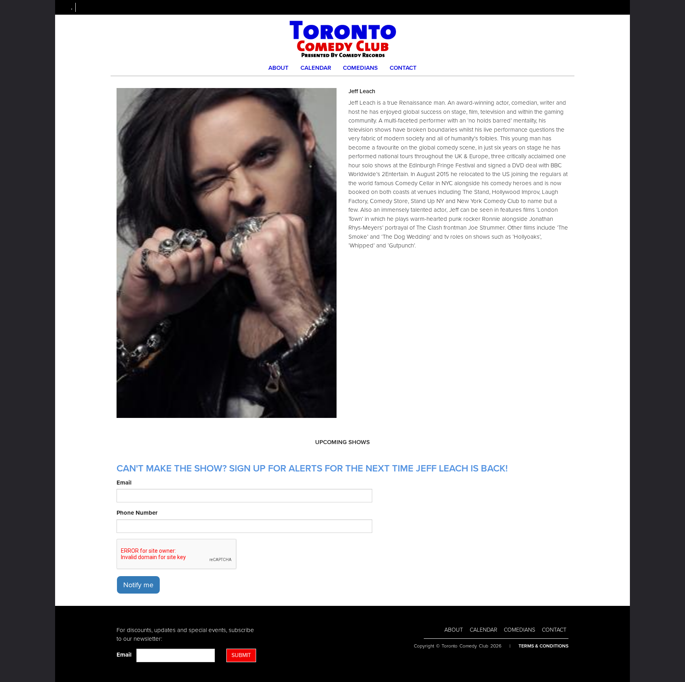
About (278, 67)
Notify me (138, 584)
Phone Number (137, 512)
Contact (403, 67)
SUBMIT (241, 655)
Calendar (315, 67)
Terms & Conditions (543, 646)
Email (124, 482)
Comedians (360, 67)
